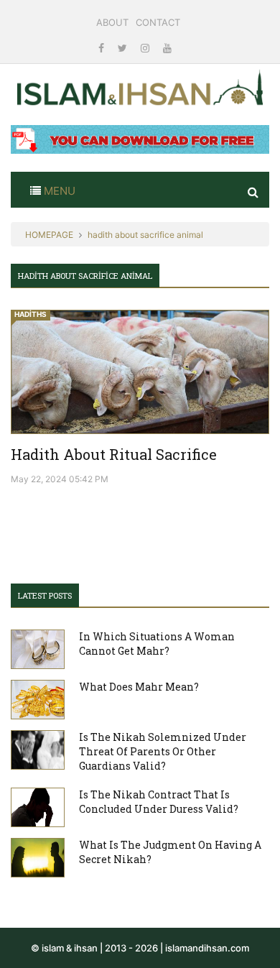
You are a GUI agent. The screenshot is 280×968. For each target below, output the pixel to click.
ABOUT (112, 22)
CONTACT (158, 22)
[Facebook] (102, 48)
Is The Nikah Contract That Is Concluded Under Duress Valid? (158, 802)
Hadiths (30, 314)
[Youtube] (167, 48)
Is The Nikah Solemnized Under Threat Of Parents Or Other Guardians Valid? (162, 751)
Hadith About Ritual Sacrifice (114, 454)
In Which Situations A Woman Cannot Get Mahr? (157, 644)
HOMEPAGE (49, 234)
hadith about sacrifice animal (145, 234)
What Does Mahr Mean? (139, 686)
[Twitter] (124, 48)
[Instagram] (146, 48)
